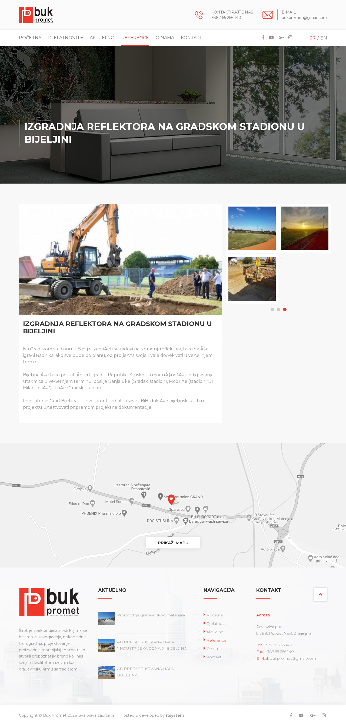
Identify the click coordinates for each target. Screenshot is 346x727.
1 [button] (272, 309)
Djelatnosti (64, 37)
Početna (30, 37)
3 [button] (285, 309)
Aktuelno (102, 37)
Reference (135, 37)
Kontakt (191, 37)
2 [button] (278, 309)
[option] (248, 254)
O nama (165, 37)
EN (324, 38)
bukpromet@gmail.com (304, 17)
